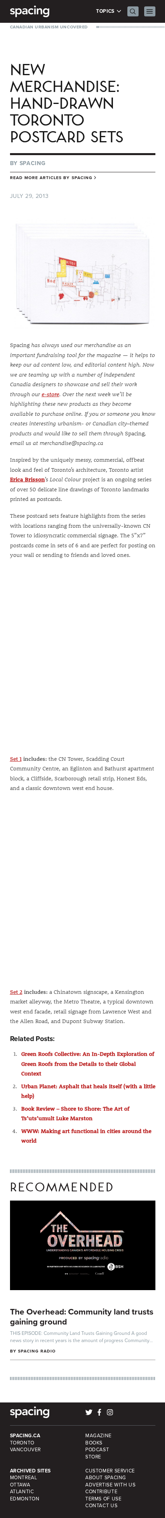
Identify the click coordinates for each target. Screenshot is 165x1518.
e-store (50, 394)
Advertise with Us (110, 1484)
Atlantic (22, 1491)
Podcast (97, 1449)
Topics (106, 11)
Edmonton (25, 1498)
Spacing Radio (37, 1351)
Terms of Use (103, 1498)
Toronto (22, 1442)
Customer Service (110, 1470)
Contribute (101, 1491)
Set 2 (16, 991)
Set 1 (16, 758)
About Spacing (105, 1477)
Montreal (23, 1477)
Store (93, 1456)
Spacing (33, 163)
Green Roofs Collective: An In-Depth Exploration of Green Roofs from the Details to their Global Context (87, 1063)
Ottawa (20, 1484)
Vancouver (25, 1449)
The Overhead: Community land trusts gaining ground (81, 1316)
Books (94, 1442)
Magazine (98, 1435)
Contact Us (101, 1505)
